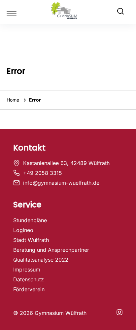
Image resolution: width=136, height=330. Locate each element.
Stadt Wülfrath (31, 240)
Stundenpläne (30, 220)
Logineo (23, 230)
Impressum (26, 269)
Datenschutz (28, 279)
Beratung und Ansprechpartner (51, 250)
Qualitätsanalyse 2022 (40, 259)
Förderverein (29, 289)
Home (13, 100)
